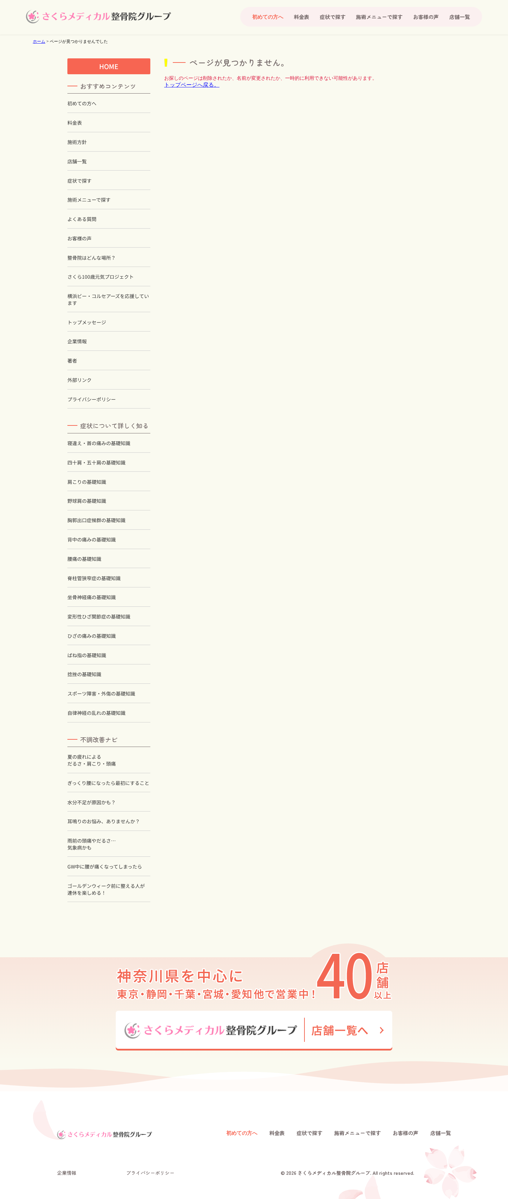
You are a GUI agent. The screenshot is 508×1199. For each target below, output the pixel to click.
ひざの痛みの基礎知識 (91, 636)
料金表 (301, 16)
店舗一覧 (459, 16)
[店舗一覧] (254, 1031)
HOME (109, 66)
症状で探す (333, 16)
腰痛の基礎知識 (84, 559)
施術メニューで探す (379, 16)
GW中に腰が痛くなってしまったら (104, 866)
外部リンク (79, 380)
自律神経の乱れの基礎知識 (96, 713)
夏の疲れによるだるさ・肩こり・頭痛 (91, 760)
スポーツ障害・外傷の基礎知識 (101, 693)
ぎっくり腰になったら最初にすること (108, 783)
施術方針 (77, 142)
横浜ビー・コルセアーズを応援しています (108, 299)
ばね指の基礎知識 (86, 655)
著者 (72, 360)
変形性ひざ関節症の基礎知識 (98, 616)
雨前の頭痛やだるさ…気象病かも (91, 844)
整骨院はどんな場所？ (91, 258)
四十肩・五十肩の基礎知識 (96, 462)
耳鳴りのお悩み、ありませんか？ (103, 821)
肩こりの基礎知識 (86, 482)
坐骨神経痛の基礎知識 (91, 597)
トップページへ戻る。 (191, 85)
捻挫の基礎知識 (84, 674)
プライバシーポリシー (91, 399)
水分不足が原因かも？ (91, 802)
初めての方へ (81, 103)
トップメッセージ (86, 322)
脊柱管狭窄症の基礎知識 (94, 578)
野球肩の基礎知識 (86, 501)
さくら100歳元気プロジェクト (100, 277)
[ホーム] (98, 16)
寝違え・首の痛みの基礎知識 (98, 443)
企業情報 (77, 341)
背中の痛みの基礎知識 (91, 539)
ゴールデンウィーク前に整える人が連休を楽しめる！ (106, 889)
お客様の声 (426, 16)
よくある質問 (81, 219)
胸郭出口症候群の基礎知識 (96, 520)
